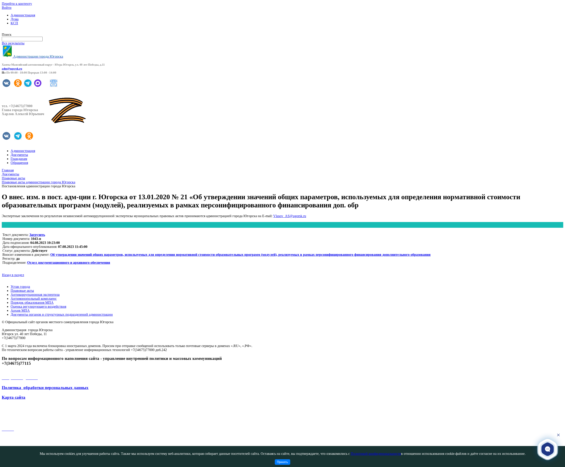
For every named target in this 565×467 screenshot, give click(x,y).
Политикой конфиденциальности (376, 454)
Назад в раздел (13, 275)
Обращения (19, 163)
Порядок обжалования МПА (32, 302)
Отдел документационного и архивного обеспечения (68, 262)
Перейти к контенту (17, 4)
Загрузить (37, 235)
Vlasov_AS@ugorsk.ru (289, 216)
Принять (282, 462)
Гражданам (19, 159)
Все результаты (13, 43)
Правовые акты (22, 290)
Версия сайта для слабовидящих (26, 30)
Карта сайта (13, 397)
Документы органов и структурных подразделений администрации (62, 314)
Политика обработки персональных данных (45, 387)
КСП (14, 23)
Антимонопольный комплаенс (34, 298)
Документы (19, 155)
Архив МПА (20, 310)
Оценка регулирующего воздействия (38, 306)
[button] (547, 449)
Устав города (20, 287)
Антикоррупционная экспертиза (35, 294)
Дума (15, 19)
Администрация (23, 15)
